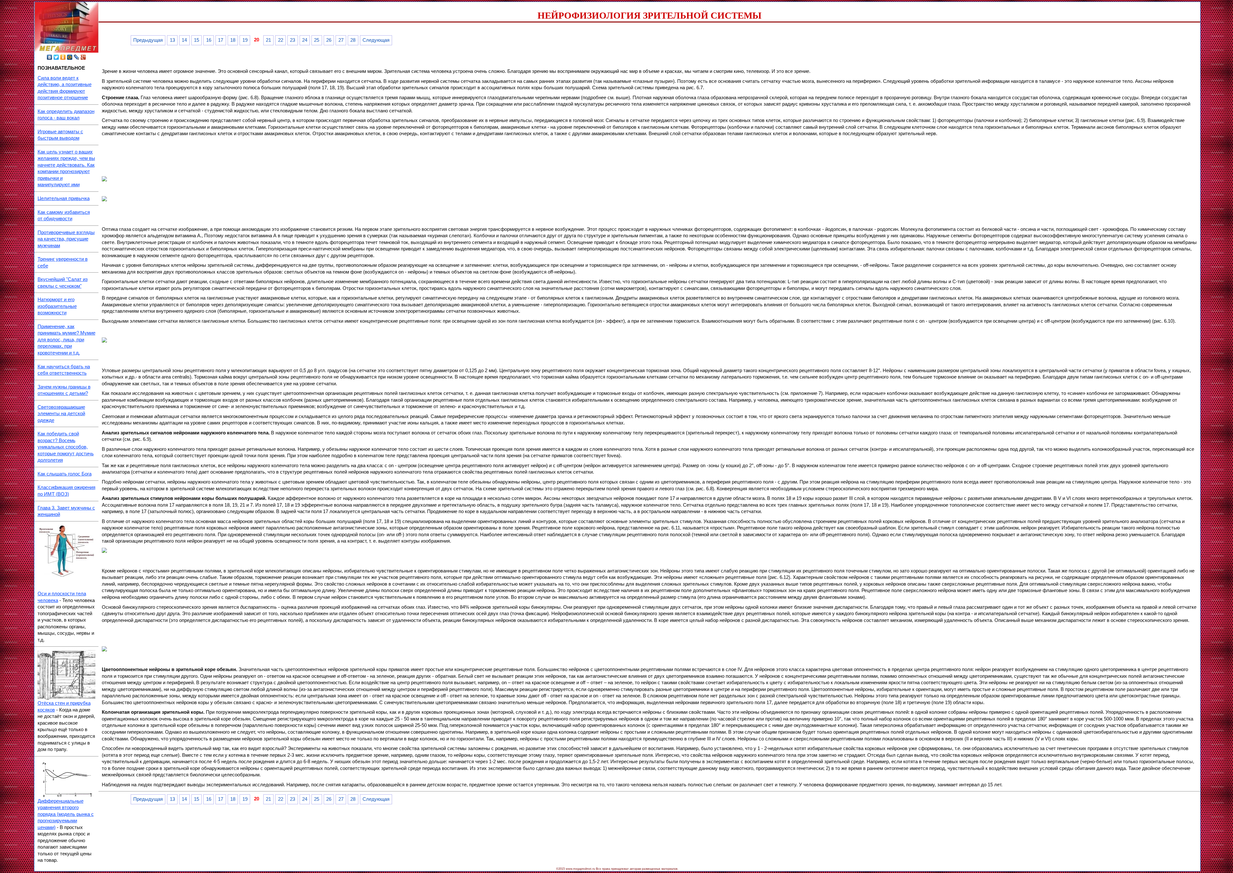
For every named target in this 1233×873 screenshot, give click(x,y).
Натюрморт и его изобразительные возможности (57, 306)
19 (245, 40)
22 (280, 40)
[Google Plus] (83, 57)
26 (328, 40)
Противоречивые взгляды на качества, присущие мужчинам (66, 239)
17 (220, 40)
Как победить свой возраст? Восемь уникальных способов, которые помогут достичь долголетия (66, 447)
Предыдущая (148, 40)
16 (208, 40)
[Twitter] (56, 57)
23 (292, 40)
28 (352, 40)
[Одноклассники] (63, 57)
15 (196, 40)
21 (268, 40)
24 (304, 40)
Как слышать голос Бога (65, 473)
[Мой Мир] (69, 57)
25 (316, 40)
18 (232, 40)
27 (341, 40)
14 (184, 40)
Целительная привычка (64, 198)
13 (172, 40)
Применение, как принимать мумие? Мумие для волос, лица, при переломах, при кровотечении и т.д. (66, 339)
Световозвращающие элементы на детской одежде (61, 414)
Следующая (376, 40)
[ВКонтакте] (49, 57)
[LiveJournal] (76, 57)
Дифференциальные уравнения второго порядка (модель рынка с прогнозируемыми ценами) (66, 814)
